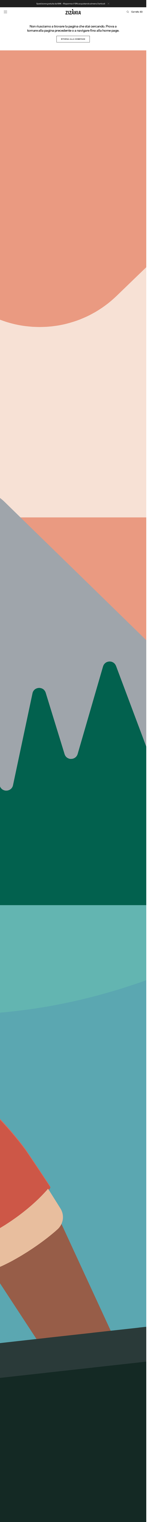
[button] (5, 12)
